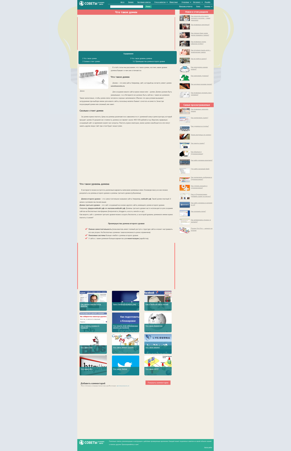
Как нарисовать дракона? (200, 76)
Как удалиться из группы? (200, 126)
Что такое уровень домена (141, 58)
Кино (198, 6)
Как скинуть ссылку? (198, 143)
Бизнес (131, 2)
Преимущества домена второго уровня (149, 61)
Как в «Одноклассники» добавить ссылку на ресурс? (201, 195)
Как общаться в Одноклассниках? (197, 153)
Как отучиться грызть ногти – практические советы (201, 51)
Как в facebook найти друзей (157, 304)
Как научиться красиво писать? (201, 84)
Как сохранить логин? (198, 211)
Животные (173, 2)
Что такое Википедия (154, 326)
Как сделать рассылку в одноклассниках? (199, 187)
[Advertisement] (126, 33)
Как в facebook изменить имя (124, 304)
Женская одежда (185, 6)
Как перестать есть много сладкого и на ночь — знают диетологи (200, 18)
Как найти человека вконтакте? (202, 160)
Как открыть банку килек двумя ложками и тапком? (200, 34)
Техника (207, 6)
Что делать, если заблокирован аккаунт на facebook (125, 327)
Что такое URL (86, 369)
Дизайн (207, 2)
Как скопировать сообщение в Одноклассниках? (201, 178)
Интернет (197, 2)
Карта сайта (208, 447)
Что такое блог (87, 347)
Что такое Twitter (120, 369)
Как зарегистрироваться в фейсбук (91, 305)
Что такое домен (89, 58)
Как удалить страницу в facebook (90, 327)
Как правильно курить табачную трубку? (198, 43)
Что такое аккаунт (153, 347)
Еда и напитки (160, 2)
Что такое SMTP (152, 369)
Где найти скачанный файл (200, 169)
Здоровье (185, 2)
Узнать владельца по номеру (201, 135)
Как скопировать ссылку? (199, 118)
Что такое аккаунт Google (123, 347)
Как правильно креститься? (200, 25)
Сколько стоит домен (91, 61)
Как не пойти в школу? (199, 59)
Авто (122, 2)
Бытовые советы (144, 2)
